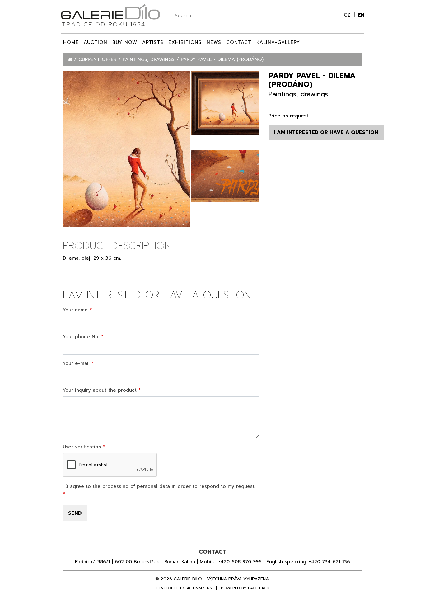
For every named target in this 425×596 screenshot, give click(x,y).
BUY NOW (124, 42)
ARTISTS (152, 42)
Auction (95, 42)
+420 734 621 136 (329, 561)
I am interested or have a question (326, 132)
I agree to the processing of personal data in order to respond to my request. (161, 486)
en (361, 15)
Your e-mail (76, 363)
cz (348, 15)
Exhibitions (185, 42)
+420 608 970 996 (240, 561)
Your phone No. (81, 336)
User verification (82, 446)
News (214, 42)
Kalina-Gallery (278, 42)
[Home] (71, 59)
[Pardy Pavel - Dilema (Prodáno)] (126, 149)
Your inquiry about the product (100, 390)
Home (71, 42)
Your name (75, 309)
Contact (238, 42)
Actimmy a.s (199, 588)
